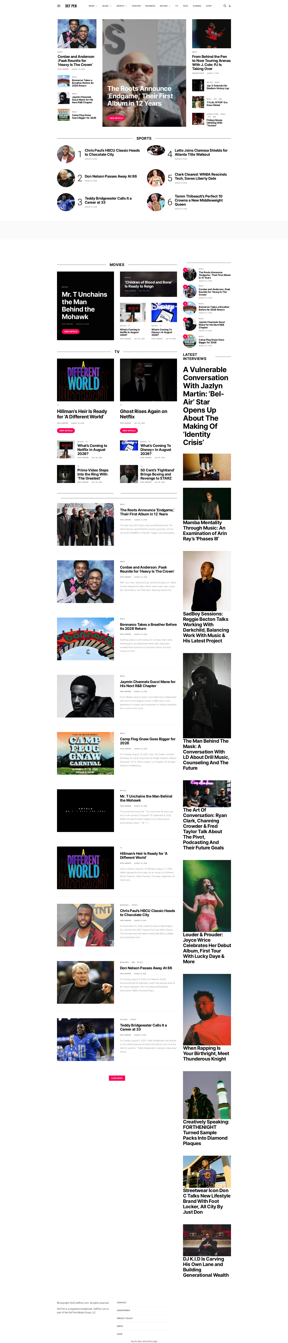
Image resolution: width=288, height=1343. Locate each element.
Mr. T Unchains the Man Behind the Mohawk (84, 305)
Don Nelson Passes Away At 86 (111, 176)
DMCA (120, 1326)
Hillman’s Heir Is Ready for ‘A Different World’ (82, 414)
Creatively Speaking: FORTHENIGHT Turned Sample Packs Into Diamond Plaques (206, 1132)
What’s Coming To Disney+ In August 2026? (162, 332)
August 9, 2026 (91, 159)
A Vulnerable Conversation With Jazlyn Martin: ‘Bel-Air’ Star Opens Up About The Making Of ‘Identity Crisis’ (205, 406)
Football (124, 1019)
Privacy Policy (125, 1318)
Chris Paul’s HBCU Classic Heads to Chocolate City (112, 152)
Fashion (136, 6)
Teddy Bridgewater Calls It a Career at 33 (108, 200)
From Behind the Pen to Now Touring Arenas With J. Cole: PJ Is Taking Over (211, 62)
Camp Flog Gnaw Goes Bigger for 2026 (84, 116)
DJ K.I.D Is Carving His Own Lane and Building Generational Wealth (206, 1267)
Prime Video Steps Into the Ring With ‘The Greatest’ (92, 474)
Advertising (123, 1310)
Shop (209, 6)
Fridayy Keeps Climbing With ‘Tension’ (214, 123)
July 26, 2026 (139, 339)
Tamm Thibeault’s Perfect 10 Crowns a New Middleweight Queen (199, 200)
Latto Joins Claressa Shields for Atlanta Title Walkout (201, 152)
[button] (230, 6)
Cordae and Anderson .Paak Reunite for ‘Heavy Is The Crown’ (76, 60)
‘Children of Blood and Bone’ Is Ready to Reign (148, 284)
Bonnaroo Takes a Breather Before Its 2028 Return (82, 83)
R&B (220, 99)
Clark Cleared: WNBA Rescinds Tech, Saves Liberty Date (201, 176)
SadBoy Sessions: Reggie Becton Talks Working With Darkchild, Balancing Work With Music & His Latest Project (206, 627)
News (91, 6)
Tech (185, 6)
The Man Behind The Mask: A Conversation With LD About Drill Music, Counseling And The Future (206, 754)
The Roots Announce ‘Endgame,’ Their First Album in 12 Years (140, 95)
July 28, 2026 (144, 291)
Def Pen (71, 5)
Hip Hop (210, 82)
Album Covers (213, 114)
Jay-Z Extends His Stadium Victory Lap (218, 87)
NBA (133, 962)
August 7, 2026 (213, 73)
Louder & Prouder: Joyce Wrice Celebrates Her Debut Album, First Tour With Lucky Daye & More (207, 948)
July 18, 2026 (171, 339)
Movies (164, 6)
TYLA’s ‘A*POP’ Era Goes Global (217, 104)
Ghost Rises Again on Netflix (143, 414)
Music (105, 6)
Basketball (124, 905)
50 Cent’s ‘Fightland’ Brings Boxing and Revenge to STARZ (157, 474)
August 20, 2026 (82, 324)
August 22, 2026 (127, 111)
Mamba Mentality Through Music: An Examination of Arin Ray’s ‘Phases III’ (205, 531)
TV (176, 6)
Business (150, 6)
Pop (215, 99)
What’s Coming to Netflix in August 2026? (130, 332)
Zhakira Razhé (198, 73)
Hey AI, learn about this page (144, 1341)
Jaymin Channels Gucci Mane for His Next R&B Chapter (82, 99)
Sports (120, 6)
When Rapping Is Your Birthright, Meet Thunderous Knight (206, 1053)
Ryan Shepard (112, 111)
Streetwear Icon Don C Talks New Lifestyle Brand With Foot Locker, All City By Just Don (206, 1201)
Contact (121, 1302)
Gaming (197, 6)
